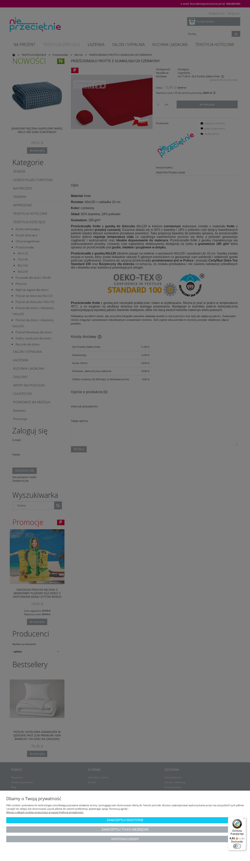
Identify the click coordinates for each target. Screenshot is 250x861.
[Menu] (243, 819)
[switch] (237, 846)
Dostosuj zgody (125, 839)
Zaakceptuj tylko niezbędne (125, 829)
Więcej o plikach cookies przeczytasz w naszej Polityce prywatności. (45, 812)
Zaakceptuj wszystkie (125, 820)
